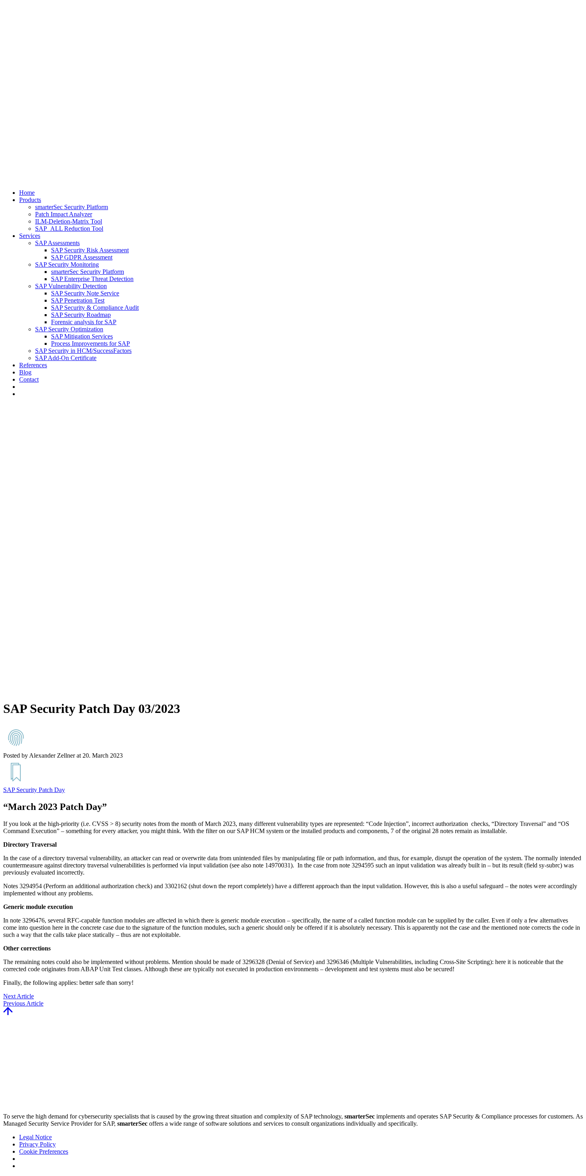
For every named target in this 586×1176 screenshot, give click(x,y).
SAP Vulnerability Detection (71, 286)
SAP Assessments (57, 243)
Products (30, 199)
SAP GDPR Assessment (81, 257)
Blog (25, 372)
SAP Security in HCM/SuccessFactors (83, 350)
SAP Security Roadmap (81, 314)
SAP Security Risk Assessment (90, 250)
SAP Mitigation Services (82, 336)
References (33, 365)
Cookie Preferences (43, 1151)
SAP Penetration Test (77, 300)
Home (27, 192)
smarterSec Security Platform (71, 207)
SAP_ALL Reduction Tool (69, 228)
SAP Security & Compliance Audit (95, 307)
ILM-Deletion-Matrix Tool (68, 221)
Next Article (18, 996)
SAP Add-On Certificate (65, 357)
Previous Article (23, 1003)
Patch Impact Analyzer (63, 214)
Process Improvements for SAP (90, 343)
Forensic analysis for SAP (83, 322)
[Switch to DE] (22, 393)
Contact (29, 379)
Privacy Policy (37, 1144)
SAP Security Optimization (69, 329)
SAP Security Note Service (85, 293)
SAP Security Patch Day (34, 789)
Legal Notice (35, 1137)
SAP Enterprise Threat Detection (92, 278)
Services (29, 235)
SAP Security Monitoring (67, 264)
